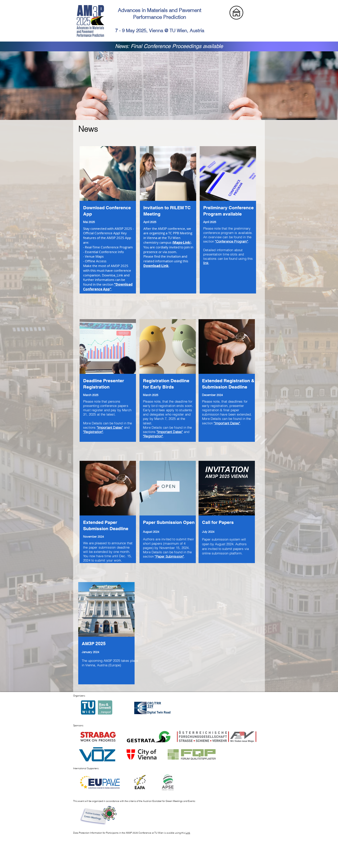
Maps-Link (181, 242)
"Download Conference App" (108, 286)
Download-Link (156, 266)
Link (188, 832)
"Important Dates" (110, 427)
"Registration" (93, 432)
